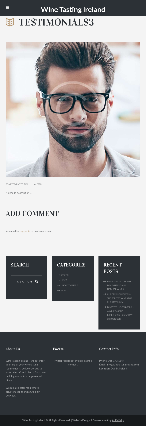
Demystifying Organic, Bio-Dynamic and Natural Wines (119, 285)
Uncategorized (69, 285)
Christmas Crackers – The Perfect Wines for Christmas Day (119, 298)
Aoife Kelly (118, 420)
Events (64, 275)
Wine (63, 290)
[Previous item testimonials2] (39, 109)
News (64, 280)
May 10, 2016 (22, 184)
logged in (25, 231)
